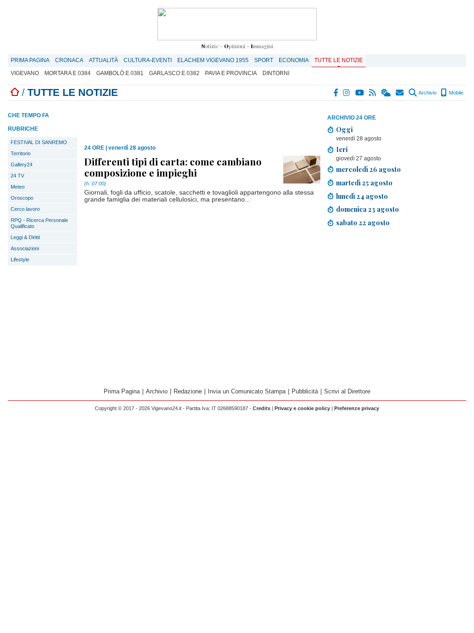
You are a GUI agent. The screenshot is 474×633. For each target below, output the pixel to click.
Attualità (103, 60)
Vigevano (25, 73)
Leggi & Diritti (25, 237)
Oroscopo (22, 198)
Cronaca (69, 60)
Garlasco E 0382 (174, 73)
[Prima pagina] (15, 92)
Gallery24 (21, 164)
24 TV (17, 175)
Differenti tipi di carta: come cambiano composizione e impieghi (173, 167)
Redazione (188, 391)
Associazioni (25, 248)
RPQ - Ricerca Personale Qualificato (39, 223)
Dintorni (275, 73)
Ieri (342, 149)
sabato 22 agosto (363, 222)
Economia (294, 60)
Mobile (455, 92)
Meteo (18, 187)
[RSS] (373, 92)
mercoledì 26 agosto (368, 169)
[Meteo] (386, 92)
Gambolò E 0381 (119, 73)
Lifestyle (20, 259)
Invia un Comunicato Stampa (247, 391)
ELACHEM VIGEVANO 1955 (213, 60)
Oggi (344, 129)
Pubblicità (305, 391)
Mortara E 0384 (67, 73)
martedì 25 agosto (364, 182)
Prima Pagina (30, 60)
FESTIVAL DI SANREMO (39, 142)
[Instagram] (347, 92)
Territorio (21, 153)
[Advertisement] (396, 309)
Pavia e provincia (231, 73)
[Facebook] (336, 92)
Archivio (427, 92)
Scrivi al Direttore (347, 391)
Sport (263, 60)
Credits (261, 408)
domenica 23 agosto (367, 209)
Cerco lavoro (25, 209)
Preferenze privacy (356, 408)
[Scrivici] (400, 92)
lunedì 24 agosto (362, 196)
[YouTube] (360, 92)
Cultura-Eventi (148, 60)
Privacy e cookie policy (302, 408)
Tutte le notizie (338, 60)
